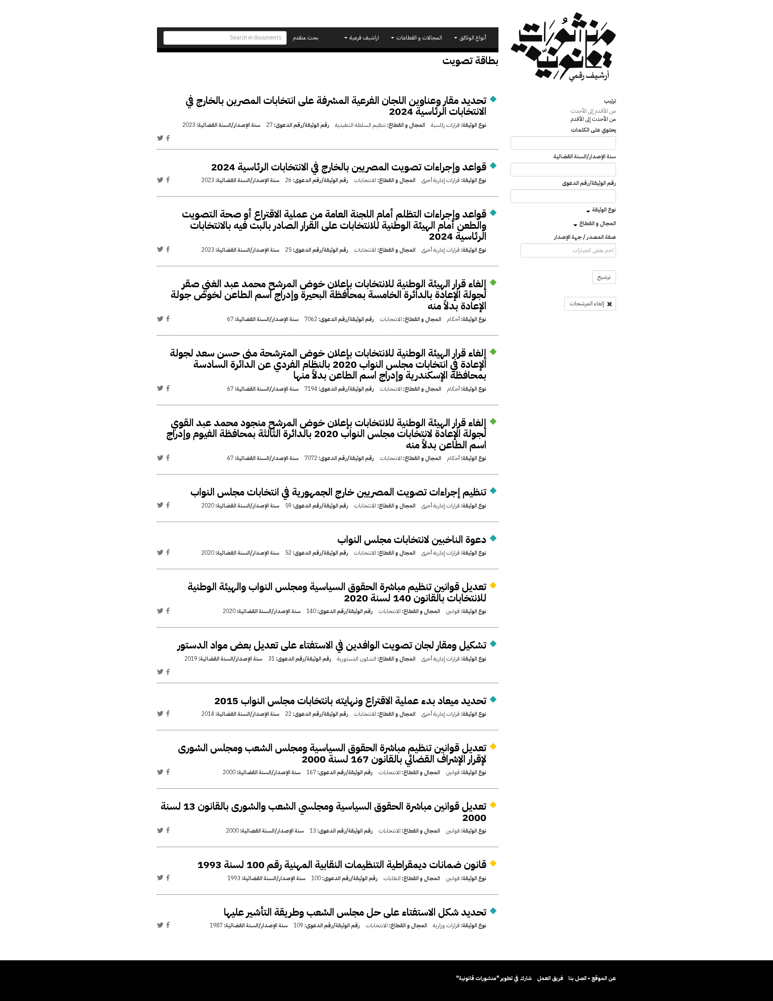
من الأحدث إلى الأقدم (593, 119)
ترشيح (604, 277)
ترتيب (610, 101)
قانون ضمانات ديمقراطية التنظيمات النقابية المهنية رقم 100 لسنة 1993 (341, 864)
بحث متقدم (305, 37)
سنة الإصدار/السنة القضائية (585, 157)
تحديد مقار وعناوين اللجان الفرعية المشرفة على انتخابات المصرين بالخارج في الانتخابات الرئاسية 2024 (336, 106)
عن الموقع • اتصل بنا (592, 978)
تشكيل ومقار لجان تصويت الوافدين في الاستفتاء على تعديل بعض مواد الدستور (332, 645)
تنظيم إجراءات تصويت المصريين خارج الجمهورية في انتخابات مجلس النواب (338, 492)
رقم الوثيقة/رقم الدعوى (589, 183)
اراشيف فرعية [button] (363, 37)
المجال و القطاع (597, 223)
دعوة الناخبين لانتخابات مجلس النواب (411, 539)
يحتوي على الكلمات (593, 130)
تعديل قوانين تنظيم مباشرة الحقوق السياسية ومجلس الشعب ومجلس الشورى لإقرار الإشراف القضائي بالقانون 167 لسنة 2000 (332, 753)
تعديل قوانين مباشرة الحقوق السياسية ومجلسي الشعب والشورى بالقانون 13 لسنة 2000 (323, 812)
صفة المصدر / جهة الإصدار (585, 237)
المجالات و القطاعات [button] (418, 37)
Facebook (168, 138)
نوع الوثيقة (604, 209)
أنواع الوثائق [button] (472, 37)
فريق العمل (550, 978)
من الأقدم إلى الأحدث (593, 111)
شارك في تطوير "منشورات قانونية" (494, 978)
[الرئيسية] (563, 47)
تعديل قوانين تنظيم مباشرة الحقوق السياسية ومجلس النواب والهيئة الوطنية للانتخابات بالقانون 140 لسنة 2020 (337, 592)
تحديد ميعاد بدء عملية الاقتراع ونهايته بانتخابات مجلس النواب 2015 (350, 700)
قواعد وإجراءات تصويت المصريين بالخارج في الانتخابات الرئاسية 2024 (348, 167)
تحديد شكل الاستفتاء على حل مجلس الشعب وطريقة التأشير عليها (355, 912)
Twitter (160, 138)
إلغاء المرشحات (587, 303)
